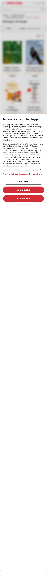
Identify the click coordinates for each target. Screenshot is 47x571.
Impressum (23, 174)
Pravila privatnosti (10, 174)
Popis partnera (35, 174)
